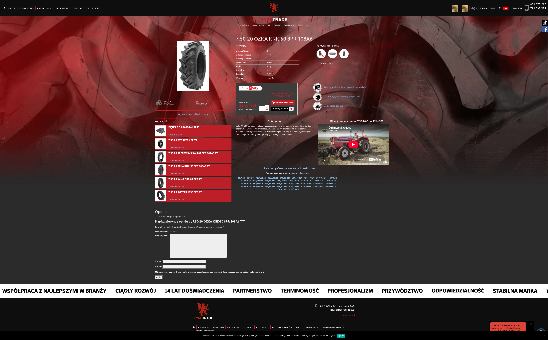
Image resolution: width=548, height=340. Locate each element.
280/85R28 (258, 180)
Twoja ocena (161, 231)
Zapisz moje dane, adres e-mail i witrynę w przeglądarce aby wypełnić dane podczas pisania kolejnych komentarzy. (210, 271)
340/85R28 (270, 180)
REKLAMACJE (262, 327)
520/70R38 (294, 186)
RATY (492, 8)
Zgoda (341, 335)
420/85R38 (258, 186)
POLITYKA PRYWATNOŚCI (307, 327)
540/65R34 (318, 183)
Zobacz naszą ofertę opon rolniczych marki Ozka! (288, 168)
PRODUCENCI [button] (26, 8)
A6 (268, 58)
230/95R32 (258, 183)
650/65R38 (282, 189)
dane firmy (348, 315)
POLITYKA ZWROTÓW (282, 327)
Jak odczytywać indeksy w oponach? (342, 96)
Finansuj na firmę (280, 109)
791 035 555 (538, 8)
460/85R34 (331, 183)
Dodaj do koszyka (284, 102)
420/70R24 (309, 177)
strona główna (243, 25)
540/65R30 (331, 180)
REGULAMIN (218, 327)
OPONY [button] (12, 8)
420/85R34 (294, 183)
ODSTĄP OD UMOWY (204, 330)
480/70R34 (306, 183)
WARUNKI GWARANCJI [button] (333, 327)
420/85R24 (333, 177)
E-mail (158, 266)
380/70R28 (294, 180)
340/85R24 (285, 177)
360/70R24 (273, 177)
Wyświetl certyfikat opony (193, 113)
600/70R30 (246, 183)
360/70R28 (282, 180)
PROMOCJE (93, 8)
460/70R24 (246, 180)
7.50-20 (277, 25)
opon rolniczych (301, 172)
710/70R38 (294, 189)
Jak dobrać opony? (333, 105)
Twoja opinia (161, 235)
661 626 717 (538, 4)
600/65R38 (331, 186)
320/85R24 (261, 177)
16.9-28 (250, 177)
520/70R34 (246, 186)
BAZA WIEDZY (63, 8)
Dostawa (481, 8)
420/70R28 (306, 180)
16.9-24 (241, 177)
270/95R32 (270, 183)
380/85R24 (321, 177)
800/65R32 (282, 183)
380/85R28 (318, 180)
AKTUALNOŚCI (45, 8)
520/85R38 (306, 186)
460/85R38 (270, 186)
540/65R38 (282, 186)
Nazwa (159, 261)
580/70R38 (318, 186)
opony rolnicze (258, 25)
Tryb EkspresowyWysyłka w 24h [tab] (284, 94)
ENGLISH (517, 8)
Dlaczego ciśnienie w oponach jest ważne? (345, 87)
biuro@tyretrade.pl (342, 309)
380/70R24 (297, 177)
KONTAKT (78, 8)
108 (269, 54)
